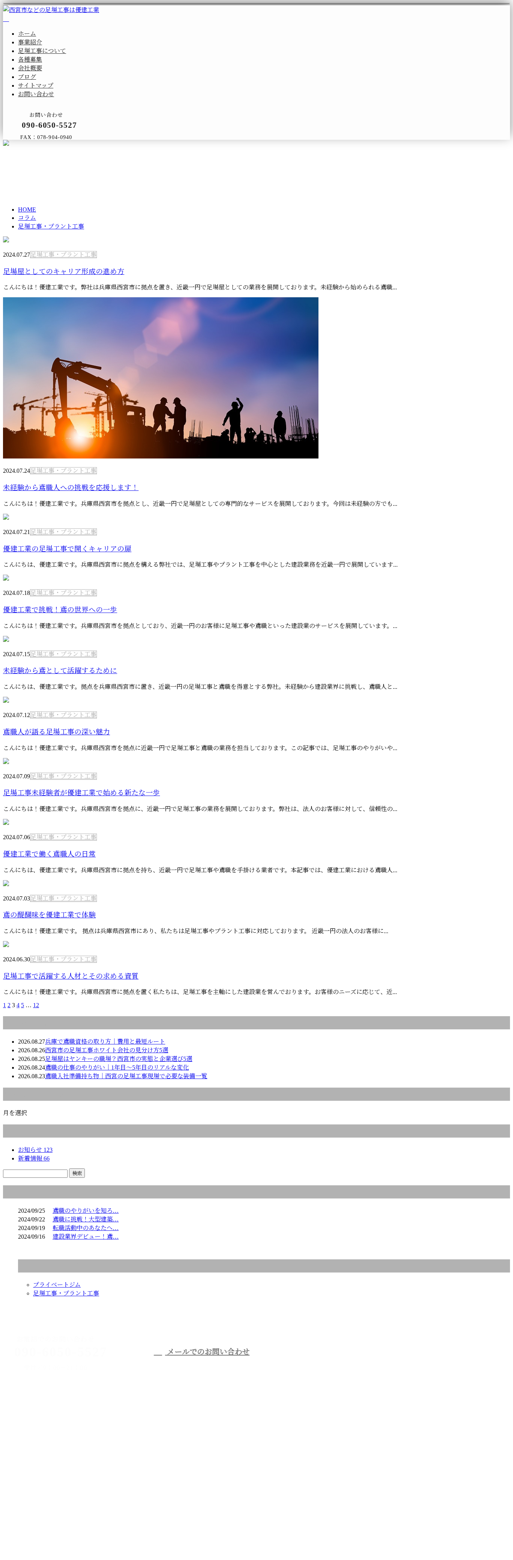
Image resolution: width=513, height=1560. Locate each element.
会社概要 (30, 68)
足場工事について (42, 51)
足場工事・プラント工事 (94, 172)
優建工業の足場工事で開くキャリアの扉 (67, 549)
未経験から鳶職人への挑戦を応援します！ (71, 488)
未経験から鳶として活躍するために (60, 671)
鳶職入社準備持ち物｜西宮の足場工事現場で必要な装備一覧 (126, 1076)
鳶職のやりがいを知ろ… (86, 1210)
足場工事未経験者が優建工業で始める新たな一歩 (81, 793)
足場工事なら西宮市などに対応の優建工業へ (386, 1366)
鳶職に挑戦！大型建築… (86, 1219)
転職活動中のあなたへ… (86, 1228)
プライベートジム (57, 1285)
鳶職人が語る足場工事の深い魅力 (56, 732)
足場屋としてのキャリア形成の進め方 (63, 271)
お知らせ (35, 1150)
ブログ (27, 77)
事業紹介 (30, 42)
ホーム (27, 33)
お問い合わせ (36, 94)
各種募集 (30, 59)
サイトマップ (35, 85)
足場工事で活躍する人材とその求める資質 (71, 976)
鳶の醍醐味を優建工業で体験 (49, 915)
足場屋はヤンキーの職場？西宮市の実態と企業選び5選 (118, 1059)
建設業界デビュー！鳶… (86, 1236)
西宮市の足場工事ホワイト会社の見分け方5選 (106, 1050)
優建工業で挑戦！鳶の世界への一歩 (60, 610)
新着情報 (34, 1158)
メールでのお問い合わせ (207, 1352)
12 (36, 1005)
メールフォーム (29, 144)
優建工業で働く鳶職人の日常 (49, 854)
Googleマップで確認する (37, 1497)
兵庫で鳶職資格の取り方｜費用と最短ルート (105, 1041)
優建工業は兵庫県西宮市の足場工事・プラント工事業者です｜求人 (93, 1537)
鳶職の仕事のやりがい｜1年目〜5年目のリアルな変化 (117, 1067)
